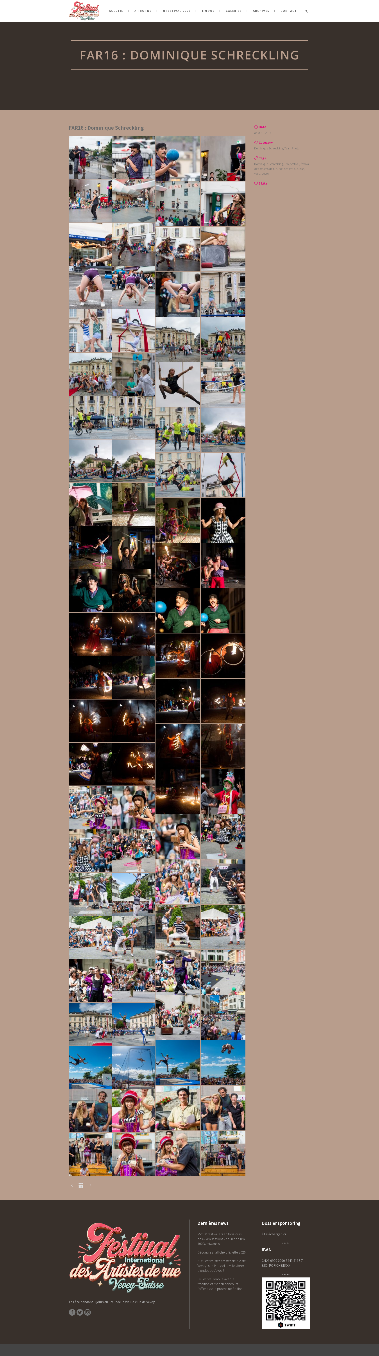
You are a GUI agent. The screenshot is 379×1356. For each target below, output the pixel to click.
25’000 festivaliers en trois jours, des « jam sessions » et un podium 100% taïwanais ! (221, 1239)
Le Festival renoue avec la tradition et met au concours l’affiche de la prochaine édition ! (220, 1284)
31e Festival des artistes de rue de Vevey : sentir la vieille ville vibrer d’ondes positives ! (221, 1266)
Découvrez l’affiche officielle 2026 (221, 1252)
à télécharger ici (274, 1234)
